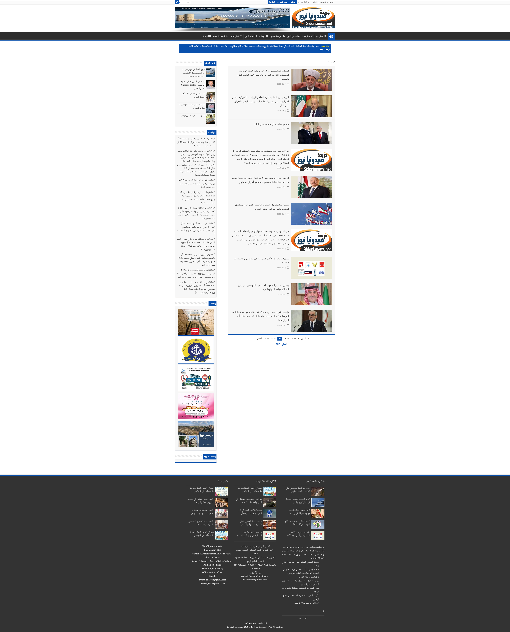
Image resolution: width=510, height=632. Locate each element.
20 (284, 338)
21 (280, 338)
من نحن (292, 2)
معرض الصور (292, 36)
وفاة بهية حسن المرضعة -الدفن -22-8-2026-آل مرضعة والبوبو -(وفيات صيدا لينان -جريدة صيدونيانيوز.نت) (196, 184)
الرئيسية (331, 62)
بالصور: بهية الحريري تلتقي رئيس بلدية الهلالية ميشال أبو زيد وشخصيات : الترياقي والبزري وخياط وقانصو (276, 46)
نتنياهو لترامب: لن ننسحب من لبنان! (271, 124)
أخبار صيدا (306, 36)
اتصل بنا (272, 2)
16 (298, 338)
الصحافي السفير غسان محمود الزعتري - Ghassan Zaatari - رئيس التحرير (192, 85)
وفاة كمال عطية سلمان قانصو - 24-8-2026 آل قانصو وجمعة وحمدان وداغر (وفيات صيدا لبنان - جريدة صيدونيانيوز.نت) (196, 142)
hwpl (205, 36)
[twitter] (300, 618)
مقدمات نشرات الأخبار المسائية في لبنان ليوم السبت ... (249, 535)
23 (272, 338)
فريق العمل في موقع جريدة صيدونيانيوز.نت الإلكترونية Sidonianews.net (193, 73)
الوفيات (262, 36)
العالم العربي (249, 36)
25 (265, 338)
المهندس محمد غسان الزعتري (192, 116)
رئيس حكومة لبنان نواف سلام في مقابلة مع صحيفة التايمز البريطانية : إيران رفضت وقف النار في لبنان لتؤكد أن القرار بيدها (260, 316)
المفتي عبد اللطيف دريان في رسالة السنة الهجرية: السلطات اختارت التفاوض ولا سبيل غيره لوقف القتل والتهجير (263, 74)
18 (292, 338)
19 (288, 338)
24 (268, 338)
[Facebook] (306, 618)
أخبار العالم (235, 36)
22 (275, 338)
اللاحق (259, 338)
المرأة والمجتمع (276, 36)
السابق (303, 338)
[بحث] (177, 2)
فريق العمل (283, 2)
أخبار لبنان (319, 36)
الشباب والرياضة (219, 36)
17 (295, 338)
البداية (331, 36)
